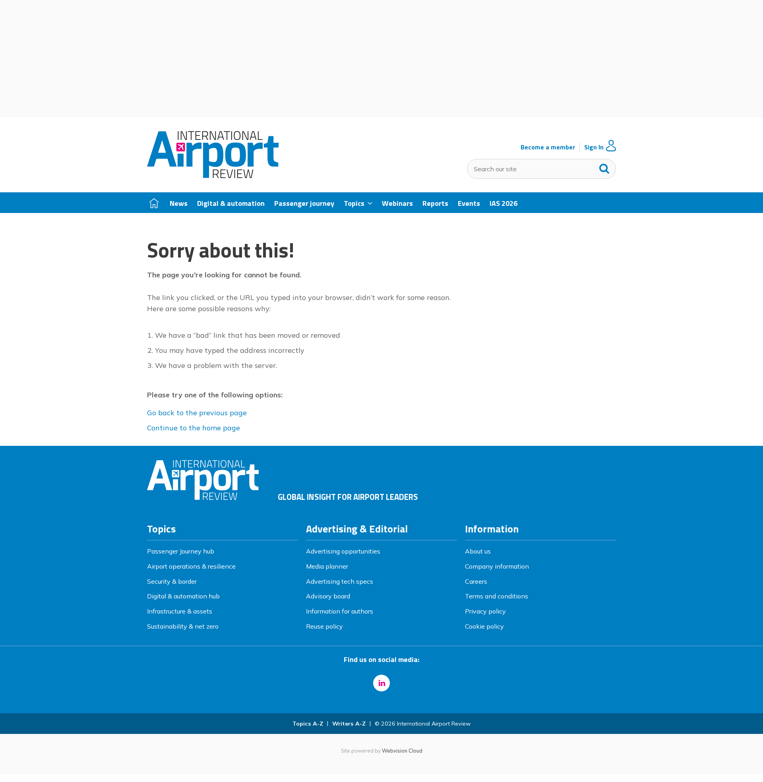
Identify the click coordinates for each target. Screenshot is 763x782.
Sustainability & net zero (183, 626)
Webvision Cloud (402, 750)
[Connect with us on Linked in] (381, 683)
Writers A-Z (349, 723)
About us (478, 551)
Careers (476, 581)
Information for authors (339, 611)
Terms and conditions (496, 596)
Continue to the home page (193, 427)
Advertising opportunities (343, 551)
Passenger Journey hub (180, 551)
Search (604, 167)
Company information (497, 566)
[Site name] (213, 176)
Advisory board (328, 596)
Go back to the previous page (197, 412)
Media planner (327, 566)
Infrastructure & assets (179, 611)
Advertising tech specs (339, 581)
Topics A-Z (307, 723)
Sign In (594, 147)
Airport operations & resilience (191, 566)
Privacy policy (485, 611)
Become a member (548, 147)
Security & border (172, 581)
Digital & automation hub (183, 596)
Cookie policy (484, 626)
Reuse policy (324, 626)
